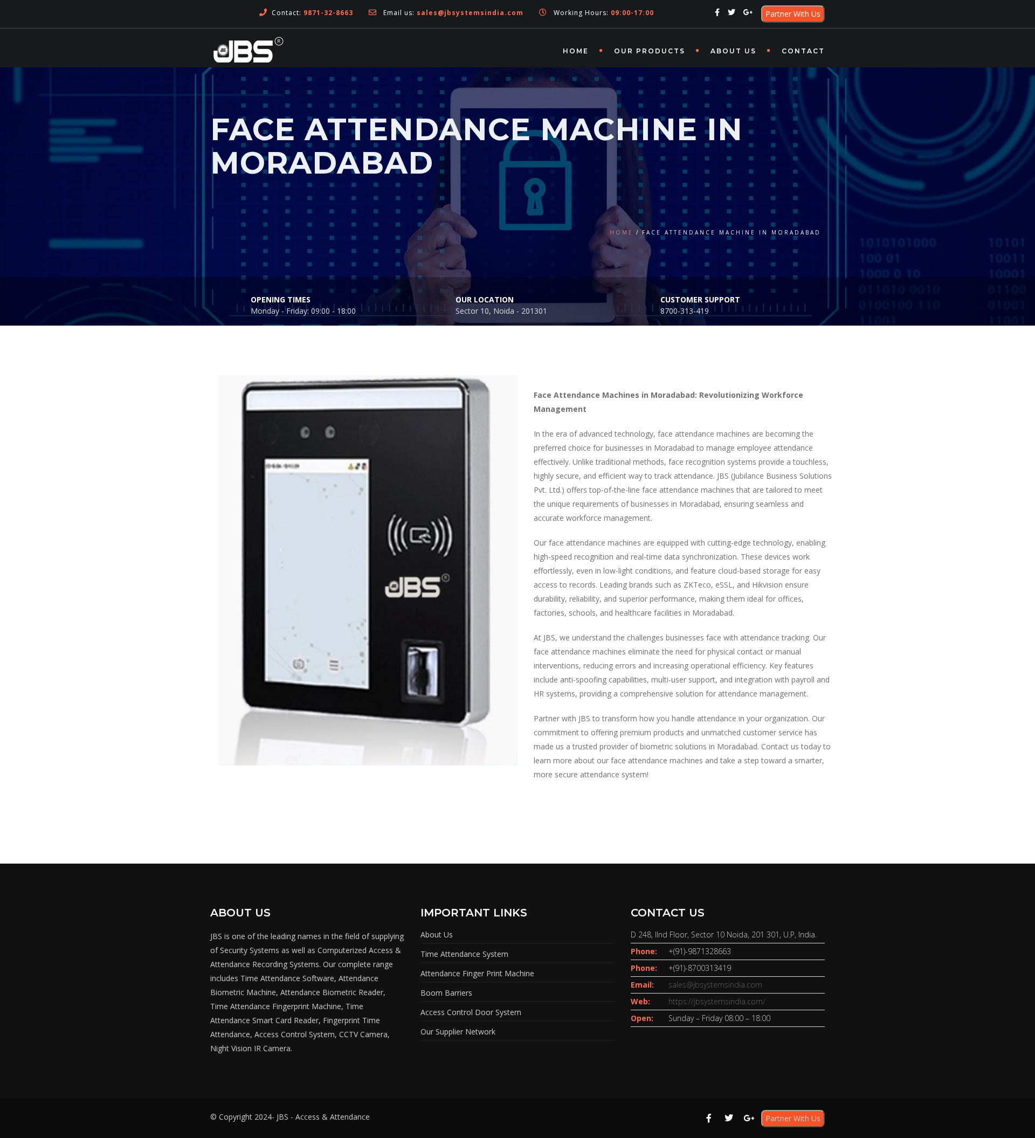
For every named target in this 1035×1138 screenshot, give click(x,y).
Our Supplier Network (457, 1031)
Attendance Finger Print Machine (477, 973)
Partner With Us (792, 14)
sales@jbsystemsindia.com (715, 985)
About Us (733, 51)
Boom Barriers (446, 993)
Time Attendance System (464, 954)
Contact (803, 51)
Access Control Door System (470, 1012)
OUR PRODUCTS (649, 51)
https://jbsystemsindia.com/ (716, 1001)
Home (576, 51)
